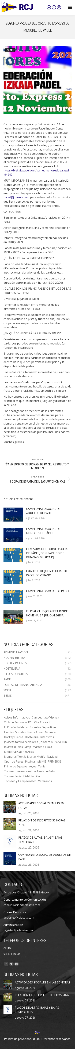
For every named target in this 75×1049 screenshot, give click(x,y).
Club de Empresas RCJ (18, 722)
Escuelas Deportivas (43, 727)
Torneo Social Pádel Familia (22, 776)
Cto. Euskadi (42, 722)
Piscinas (30, 761)
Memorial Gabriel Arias (19, 752)
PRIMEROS (55, 761)
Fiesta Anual (35, 732)
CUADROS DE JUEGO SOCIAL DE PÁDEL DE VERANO (47, 573)
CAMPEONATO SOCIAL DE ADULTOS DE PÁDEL (43, 511)
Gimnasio (51, 732)
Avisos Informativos (17, 717)
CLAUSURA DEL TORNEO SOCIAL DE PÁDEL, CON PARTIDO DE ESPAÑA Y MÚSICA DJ (47, 553)
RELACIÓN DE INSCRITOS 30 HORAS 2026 (41, 822)
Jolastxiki (10, 747)
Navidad (52, 757)
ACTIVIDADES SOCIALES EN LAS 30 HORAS (41, 805)
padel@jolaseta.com (16, 197)
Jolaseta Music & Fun (53, 742)
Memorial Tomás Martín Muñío (24, 757)
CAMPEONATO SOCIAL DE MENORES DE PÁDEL (43, 531)
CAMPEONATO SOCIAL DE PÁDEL (48, 591)
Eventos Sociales (15, 732)
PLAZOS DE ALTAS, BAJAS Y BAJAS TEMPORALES (40, 840)
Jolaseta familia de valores (21, 742)
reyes (32, 766)
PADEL (10, 50)
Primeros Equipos (15, 766)
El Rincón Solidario (16, 727)
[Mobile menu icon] (70, 7)
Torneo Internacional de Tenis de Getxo (30, 771)
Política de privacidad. (18, 1039)
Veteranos (45, 781)
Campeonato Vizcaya (45, 717)
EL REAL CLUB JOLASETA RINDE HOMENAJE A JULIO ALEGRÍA (47, 613)
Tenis (41, 766)
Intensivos (47, 737)
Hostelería (32, 737)
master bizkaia (42, 747)
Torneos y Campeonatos (20, 781)
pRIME (41, 761)
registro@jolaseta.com (18, 930)
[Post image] (13, 515)
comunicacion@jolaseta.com (21, 905)
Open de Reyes (13, 761)
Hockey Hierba (13, 737)
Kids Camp (24, 747)
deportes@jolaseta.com (18, 917)
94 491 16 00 (11, 954)
